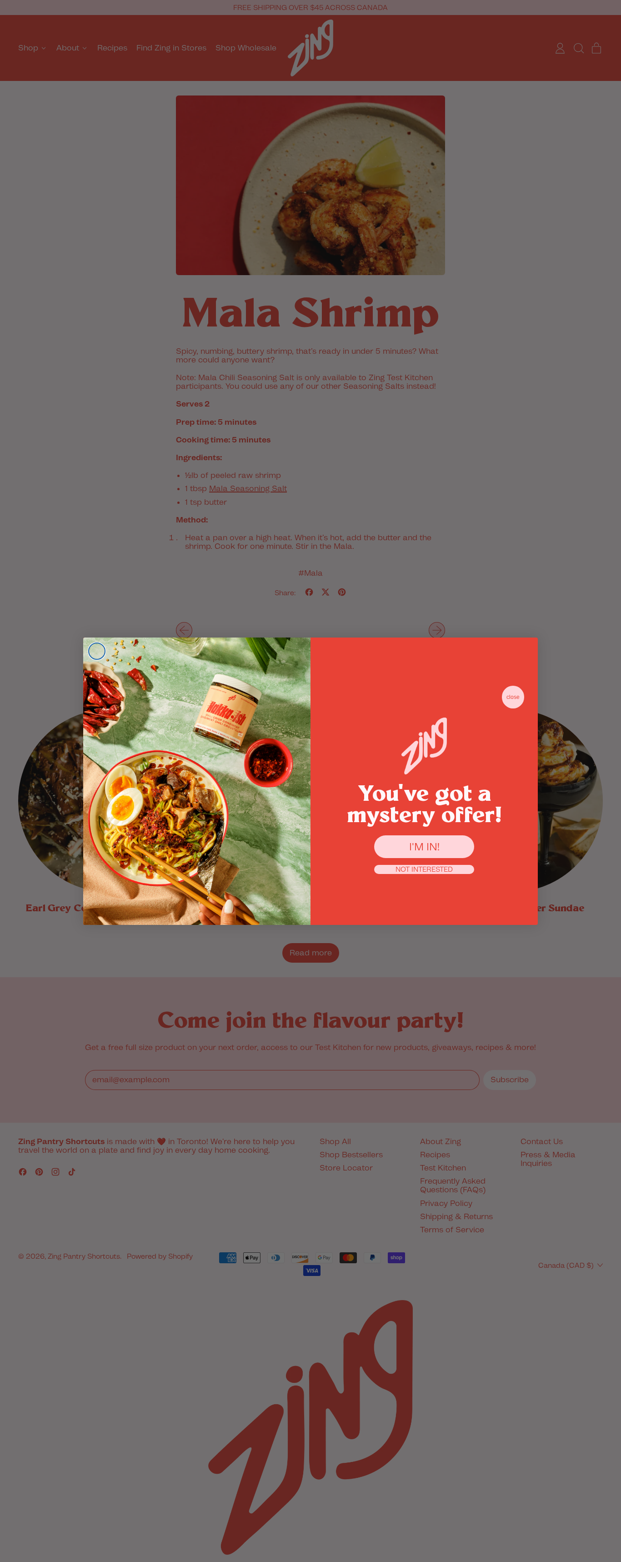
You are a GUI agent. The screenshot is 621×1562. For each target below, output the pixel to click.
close (513, 697)
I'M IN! (424, 846)
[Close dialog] (97, 651)
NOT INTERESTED (424, 869)
